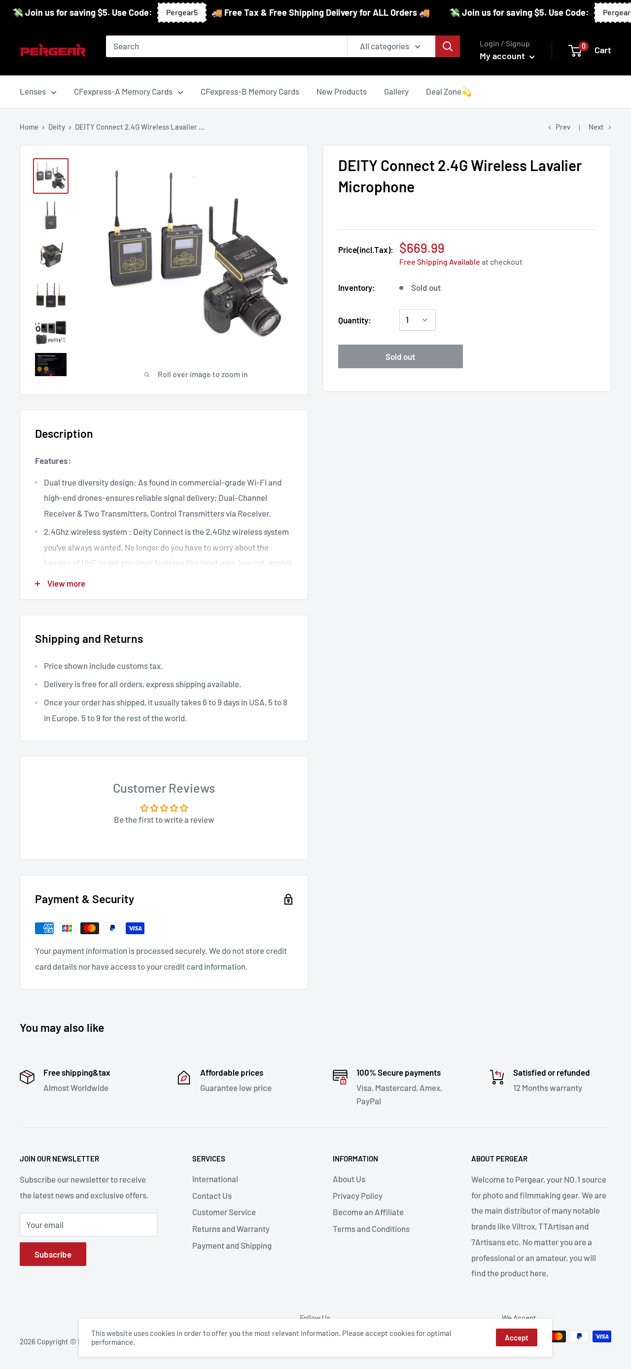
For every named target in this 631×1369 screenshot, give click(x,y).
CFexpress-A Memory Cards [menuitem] (123, 91)
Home (29, 126)
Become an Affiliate (368, 1212)
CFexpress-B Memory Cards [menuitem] (250, 91)
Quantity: (354, 319)
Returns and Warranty (231, 1228)
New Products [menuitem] (341, 91)
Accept (516, 1337)
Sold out (400, 356)
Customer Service (224, 1212)
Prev (563, 126)
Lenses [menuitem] (33, 91)
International (215, 1179)
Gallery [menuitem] (396, 91)
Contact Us (212, 1195)
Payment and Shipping (232, 1245)
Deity (56, 126)
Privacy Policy (358, 1195)
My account (503, 55)
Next (596, 126)
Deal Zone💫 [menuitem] (449, 91)
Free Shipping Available (439, 261)
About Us (349, 1179)
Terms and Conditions (371, 1228)
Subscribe (53, 1254)
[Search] (447, 46)
